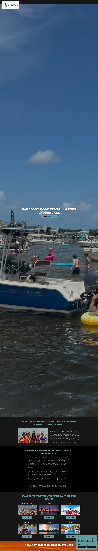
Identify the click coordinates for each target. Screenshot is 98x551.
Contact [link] (83, 2)
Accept (86, 547)
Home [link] (77, 2)
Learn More (27, 517)
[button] (91, 2)
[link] (10, 1)
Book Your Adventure (49, 216)
